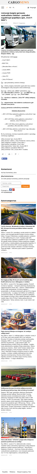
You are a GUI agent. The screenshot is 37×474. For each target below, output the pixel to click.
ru (10, 7)
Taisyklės (5, 472)
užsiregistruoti (8, 192)
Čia (2, 82)
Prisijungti (33, 7)
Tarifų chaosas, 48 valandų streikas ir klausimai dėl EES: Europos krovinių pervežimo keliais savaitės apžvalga (18, 228)
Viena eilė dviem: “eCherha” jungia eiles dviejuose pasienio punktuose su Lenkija (17, 441)
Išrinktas (3, 107)
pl (13, 7)
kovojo (15, 57)
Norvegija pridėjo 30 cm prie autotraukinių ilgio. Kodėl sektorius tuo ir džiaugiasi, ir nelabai (17, 281)
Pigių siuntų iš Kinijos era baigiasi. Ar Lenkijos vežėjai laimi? (16, 332)
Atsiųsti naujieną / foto (24, 472)
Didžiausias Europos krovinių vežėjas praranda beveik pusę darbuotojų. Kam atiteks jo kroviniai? (17, 389)
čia (13, 53)
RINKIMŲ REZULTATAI (18, 111)
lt (7, 7)
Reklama (12, 472)
